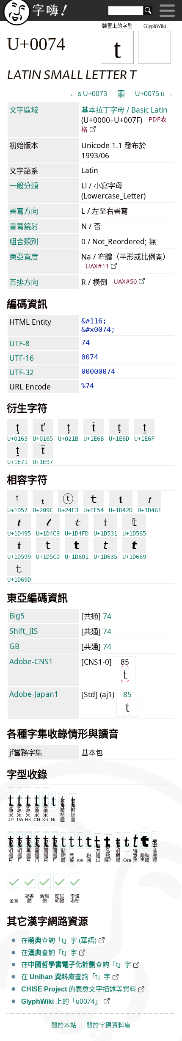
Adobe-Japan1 (33, 694)
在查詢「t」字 (49, 952)
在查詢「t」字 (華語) (59, 940)
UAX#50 (125, 281)
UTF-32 (21, 372)
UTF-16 (21, 358)
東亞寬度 (23, 256)
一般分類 (23, 185)
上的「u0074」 (61, 1001)
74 (107, 616)
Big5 (17, 615)
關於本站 (64, 1025)
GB (14, 646)
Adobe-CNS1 (31, 661)
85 (127, 694)
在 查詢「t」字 (65, 976)
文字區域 (23, 110)
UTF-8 (19, 343)
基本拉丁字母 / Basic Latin (124, 110)
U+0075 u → (154, 93)
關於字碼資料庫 (108, 1025)
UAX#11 (97, 266)
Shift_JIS (23, 631)
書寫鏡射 (23, 226)
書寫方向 (23, 211)
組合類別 (23, 241)
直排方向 (23, 282)
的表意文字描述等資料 (78, 989)
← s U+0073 (88, 93)
